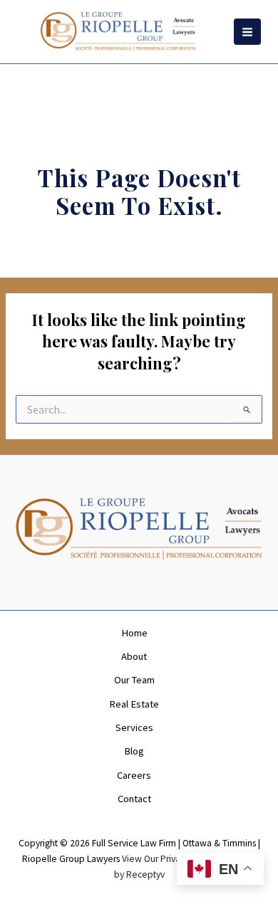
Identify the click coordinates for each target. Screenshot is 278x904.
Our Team (134, 679)
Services (134, 727)
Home (134, 632)
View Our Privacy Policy (168, 859)
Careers (134, 775)
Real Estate (134, 704)
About (134, 656)
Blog (134, 751)
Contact (134, 798)
